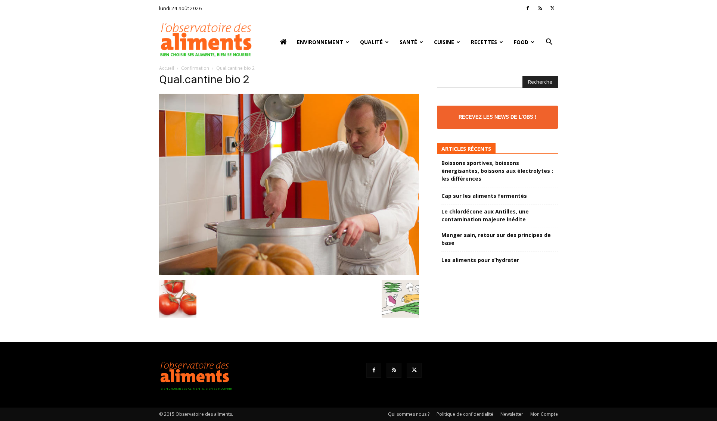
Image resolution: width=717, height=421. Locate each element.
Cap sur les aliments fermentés (484, 195)
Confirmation (195, 68)
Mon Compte (544, 414)
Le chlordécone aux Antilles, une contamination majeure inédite (485, 215)
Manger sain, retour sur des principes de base (496, 238)
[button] (549, 42)
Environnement (320, 42)
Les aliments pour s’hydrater (480, 259)
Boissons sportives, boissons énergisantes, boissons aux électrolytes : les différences (497, 170)
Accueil (166, 68)
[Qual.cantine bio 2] (289, 272)
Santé (408, 42)
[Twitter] (552, 8)
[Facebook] (527, 8)
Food (521, 42)
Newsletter (511, 414)
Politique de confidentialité (465, 414)
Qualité (371, 42)
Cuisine (444, 42)
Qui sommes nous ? (408, 414)
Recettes (484, 42)
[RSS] (540, 8)
